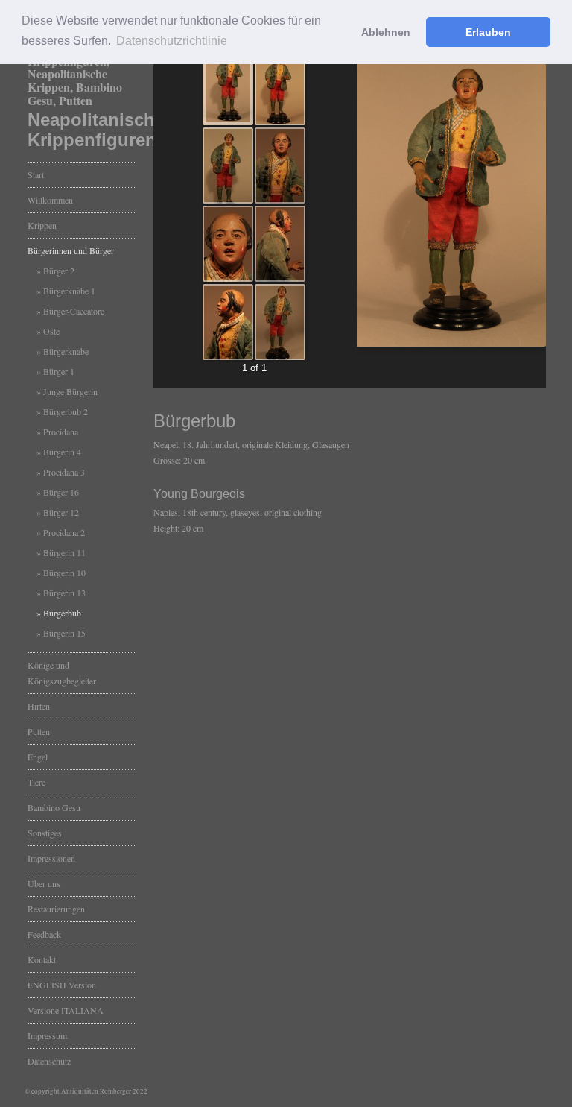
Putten (39, 731)
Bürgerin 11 (64, 552)
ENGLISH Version (62, 985)
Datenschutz (49, 1061)
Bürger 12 (61, 512)
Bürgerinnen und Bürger (71, 250)
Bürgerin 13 (64, 593)
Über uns (44, 883)
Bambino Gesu (54, 807)
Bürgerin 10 (64, 572)
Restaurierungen (56, 909)
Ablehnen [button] (385, 32)
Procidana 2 (64, 532)
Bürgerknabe (66, 351)
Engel (38, 757)
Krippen (42, 225)
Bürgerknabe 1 (69, 291)
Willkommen (50, 200)
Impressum (47, 1035)
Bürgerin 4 (62, 452)
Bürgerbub (62, 613)
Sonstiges (45, 833)
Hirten (39, 706)
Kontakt (42, 959)
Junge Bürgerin (70, 391)
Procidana (60, 432)
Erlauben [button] (488, 32)
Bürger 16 (61, 492)
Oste (51, 331)
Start (36, 174)
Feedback (44, 934)
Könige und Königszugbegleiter (62, 673)
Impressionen (51, 858)
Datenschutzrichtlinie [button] (171, 40)
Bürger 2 (58, 271)
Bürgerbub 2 (65, 411)
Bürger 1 (58, 371)
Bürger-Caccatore (73, 311)
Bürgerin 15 (64, 633)
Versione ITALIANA (66, 1010)
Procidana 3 (64, 472)
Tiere (36, 782)
